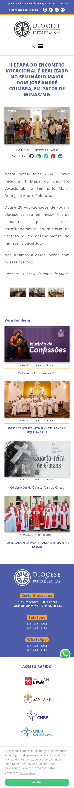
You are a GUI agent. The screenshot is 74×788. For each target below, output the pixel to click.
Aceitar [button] (37, 782)
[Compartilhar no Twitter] (46, 157)
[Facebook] (51, 10)
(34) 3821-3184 (37, 650)
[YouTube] (63, 10)
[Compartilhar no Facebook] (31, 157)
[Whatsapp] (45, 10)
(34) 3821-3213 (37, 646)
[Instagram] (57, 10)
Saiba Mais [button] (27, 773)
